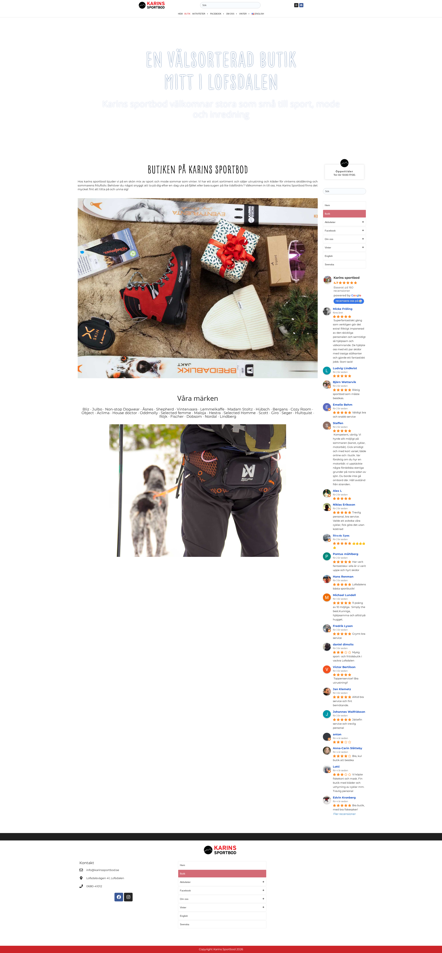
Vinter (243, 14)
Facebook (215, 14)
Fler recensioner (344, 814)
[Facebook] (301, 5)
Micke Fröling (342, 309)
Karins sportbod (346, 278)
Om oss (230, 14)
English (329, 256)
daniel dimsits (343, 644)
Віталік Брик (341, 535)
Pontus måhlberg (345, 554)
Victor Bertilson (344, 667)
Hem (180, 14)
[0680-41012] (81, 886)
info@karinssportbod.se (102, 870)
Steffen (338, 423)
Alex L (337, 490)
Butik (187, 14)
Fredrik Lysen (343, 626)
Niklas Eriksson (344, 504)
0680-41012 (94, 886)
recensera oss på (347, 300)
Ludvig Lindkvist (345, 368)
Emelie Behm (342, 404)
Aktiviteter (198, 14)
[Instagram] (296, 5)
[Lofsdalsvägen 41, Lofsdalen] (81, 878)
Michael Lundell (344, 595)
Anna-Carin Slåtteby (347, 748)
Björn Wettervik (344, 382)
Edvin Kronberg (344, 797)
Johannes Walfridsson (349, 711)
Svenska (329, 264)
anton (337, 734)
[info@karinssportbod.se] (81, 870)
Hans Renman (343, 576)
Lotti (336, 766)
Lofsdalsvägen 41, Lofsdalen (105, 878)
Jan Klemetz (342, 689)
